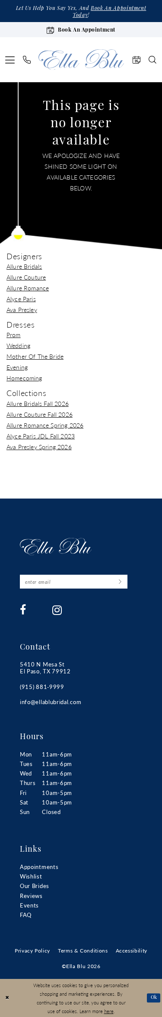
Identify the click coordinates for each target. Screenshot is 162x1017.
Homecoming (24, 377)
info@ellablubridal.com (50, 702)
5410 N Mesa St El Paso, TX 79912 (45, 667)
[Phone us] (27, 59)
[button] (10, 60)
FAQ (26, 915)
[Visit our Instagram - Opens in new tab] (57, 610)
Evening (17, 367)
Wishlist (31, 876)
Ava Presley (21, 309)
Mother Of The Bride (35, 356)
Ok (154, 997)
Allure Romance (27, 287)
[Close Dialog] (7, 998)
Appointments (39, 867)
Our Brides (34, 886)
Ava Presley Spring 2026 (39, 446)
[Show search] (153, 59)
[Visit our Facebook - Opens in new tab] (23, 610)
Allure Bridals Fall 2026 (37, 403)
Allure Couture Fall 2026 (39, 414)
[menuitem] (10, 60)
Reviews (31, 895)
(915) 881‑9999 (42, 686)
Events (29, 905)
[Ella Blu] (81, 59)
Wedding (18, 345)
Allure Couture (26, 277)
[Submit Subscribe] (120, 581)
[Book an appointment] (137, 59)
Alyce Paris (21, 298)
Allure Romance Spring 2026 (44, 425)
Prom (13, 334)
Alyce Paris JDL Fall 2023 (40, 435)
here (109, 1010)
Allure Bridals (24, 266)
